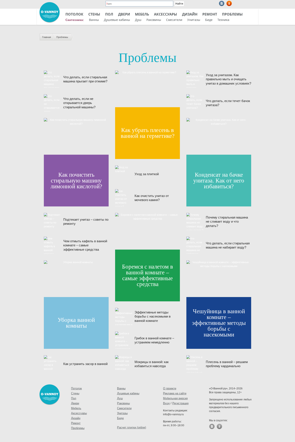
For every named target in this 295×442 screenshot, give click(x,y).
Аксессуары (165, 14)
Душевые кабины (117, 20)
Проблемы (232, 14)
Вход (166, 403)
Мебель (142, 14)
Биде (209, 20)
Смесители (174, 20)
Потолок (74, 14)
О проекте (169, 388)
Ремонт (209, 14)
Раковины (153, 20)
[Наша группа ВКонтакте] (222, 3)
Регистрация (180, 403)
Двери (124, 14)
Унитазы (193, 20)
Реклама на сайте (174, 393)
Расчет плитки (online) (131, 427)
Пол (109, 14)
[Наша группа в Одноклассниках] (229, 3)
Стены (94, 14)
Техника (223, 20)
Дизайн (189, 14)
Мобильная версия (175, 398)
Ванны (94, 20)
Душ (138, 20)
